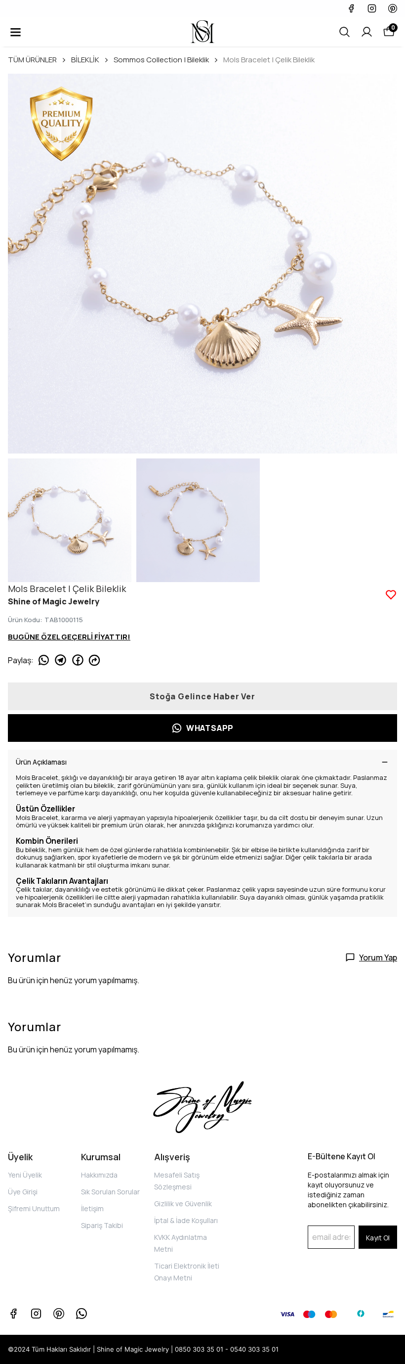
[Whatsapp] (81, 1313)
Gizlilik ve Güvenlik (183, 1203)
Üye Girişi (23, 1191)
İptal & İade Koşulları (186, 1220)
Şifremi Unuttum (34, 1208)
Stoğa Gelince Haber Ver (202, 696)
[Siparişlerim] (367, 32)
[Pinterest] (58, 1313)
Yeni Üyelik (25, 1175)
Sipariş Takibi (102, 1225)
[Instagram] (36, 1313)
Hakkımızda (99, 1175)
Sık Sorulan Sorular (110, 1191)
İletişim (92, 1208)
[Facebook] (13, 1313)
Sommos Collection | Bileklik (161, 59)
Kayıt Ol (378, 1237)
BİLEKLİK (85, 59)
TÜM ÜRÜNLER (32, 59)
